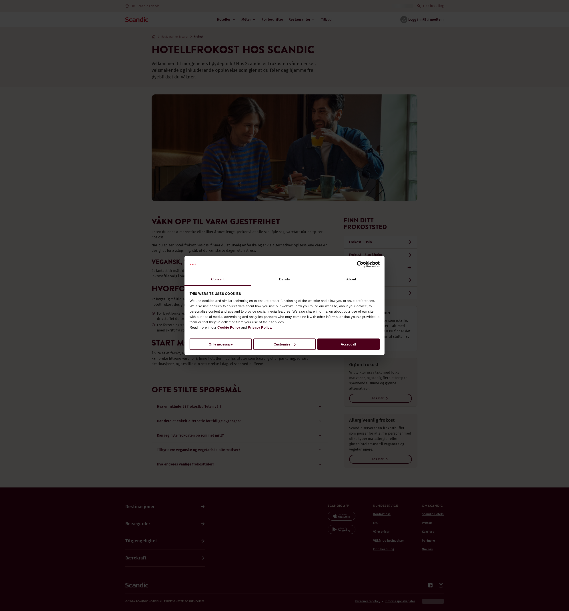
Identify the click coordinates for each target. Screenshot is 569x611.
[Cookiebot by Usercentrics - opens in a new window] (360, 264)
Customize (282, 344)
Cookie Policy (228, 327)
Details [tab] (284, 279)
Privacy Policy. (260, 327)
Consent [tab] (217, 279)
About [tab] (351, 279)
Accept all (348, 344)
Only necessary (221, 344)
